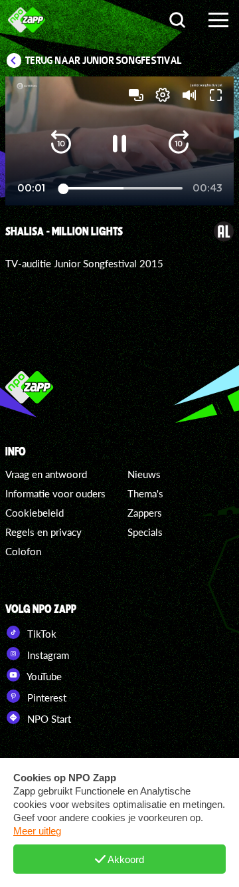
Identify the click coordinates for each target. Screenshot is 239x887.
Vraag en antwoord (46, 474)
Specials (145, 532)
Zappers (144, 513)
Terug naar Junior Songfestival (103, 60)
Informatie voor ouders (55, 493)
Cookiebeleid (34, 513)
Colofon (23, 551)
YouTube (43, 676)
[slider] (121, 188)
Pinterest (45, 697)
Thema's (145, 493)
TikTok (40, 634)
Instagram (47, 655)
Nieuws (144, 474)
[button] (61, 143)
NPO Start (48, 719)
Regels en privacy (43, 532)
